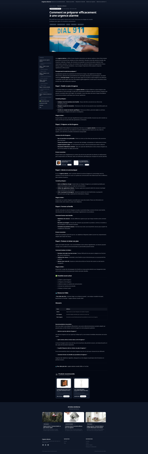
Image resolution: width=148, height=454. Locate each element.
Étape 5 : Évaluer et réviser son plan (46, 95)
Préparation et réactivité (80, 1)
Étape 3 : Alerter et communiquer (43, 81)
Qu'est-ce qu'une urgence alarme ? (45, 60)
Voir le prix (69, 164)
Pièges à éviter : (43, 71)
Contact (87, 443)
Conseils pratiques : (44, 69)
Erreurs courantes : (44, 78)
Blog (65, 443)
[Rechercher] (105, 1)
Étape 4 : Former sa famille (45, 87)
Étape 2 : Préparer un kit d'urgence (44, 74)
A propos (87, 441)
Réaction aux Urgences (90, 1)
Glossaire (41, 105)
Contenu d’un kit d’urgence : (45, 76)
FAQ (40, 107)
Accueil (65, 441)
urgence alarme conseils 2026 (75, 366)
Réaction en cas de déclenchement (58, 1)
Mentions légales (89, 444)
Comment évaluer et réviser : (46, 97)
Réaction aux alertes (70, 1)
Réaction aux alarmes (101, 1)
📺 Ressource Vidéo (43, 103)
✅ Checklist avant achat (44, 101)
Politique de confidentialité (91, 446)
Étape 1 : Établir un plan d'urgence (44, 67)
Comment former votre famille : (44, 90)
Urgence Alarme (52, 5)
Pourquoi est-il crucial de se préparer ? (45, 64)
